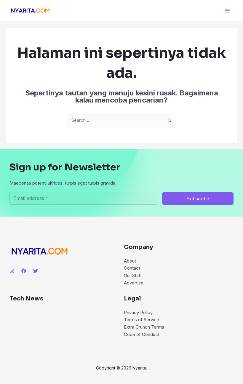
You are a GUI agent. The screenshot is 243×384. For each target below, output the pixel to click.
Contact (132, 268)
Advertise (133, 283)
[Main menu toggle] (227, 10)
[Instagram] (11, 270)
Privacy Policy (138, 312)
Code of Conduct (141, 334)
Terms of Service (141, 319)
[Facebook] (23, 270)
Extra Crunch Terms (144, 327)
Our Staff (133, 275)
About (130, 261)
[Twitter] (35, 270)
